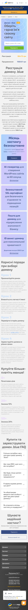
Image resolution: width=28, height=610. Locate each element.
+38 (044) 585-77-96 (14, 584)
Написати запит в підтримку (14, 586)
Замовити (14, 12)
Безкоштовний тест (14, 537)
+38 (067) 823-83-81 (14, 580)
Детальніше (14, 180)
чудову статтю (15, 332)
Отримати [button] (14, 158)
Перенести (14, 532)
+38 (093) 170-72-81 (14, 582)
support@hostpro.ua (14, 577)
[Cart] (17, 3)
